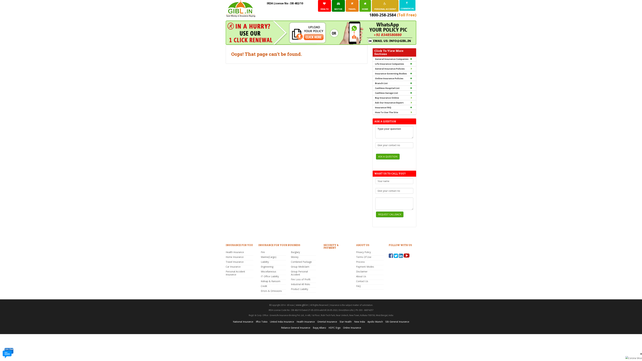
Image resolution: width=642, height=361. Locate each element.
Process (360, 261)
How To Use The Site (386, 112)
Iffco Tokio (262, 321)
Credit (264, 286)
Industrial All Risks (300, 284)
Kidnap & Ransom (270, 281)
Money (294, 257)
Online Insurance (352, 327)
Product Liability (299, 289)
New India (359, 321)
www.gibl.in (302, 305)
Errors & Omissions (271, 290)
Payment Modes (365, 266)
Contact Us (362, 281)
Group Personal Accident (299, 273)
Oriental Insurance (327, 321)
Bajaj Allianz (319, 327)
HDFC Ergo (335, 327)
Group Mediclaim (300, 266)
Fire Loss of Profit (300, 279)
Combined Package (301, 261)
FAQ (358, 286)
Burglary (295, 252)
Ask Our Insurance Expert (389, 102)
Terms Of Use (363, 257)
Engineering (267, 266)
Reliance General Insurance (295, 327)
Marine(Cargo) (268, 257)
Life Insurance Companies (389, 63)
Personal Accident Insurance (235, 273)
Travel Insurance (235, 261)
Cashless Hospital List (387, 88)
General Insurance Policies (390, 68)
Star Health (346, 321)
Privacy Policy (363, 252)
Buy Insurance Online (387, 97)
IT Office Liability (270, 276)
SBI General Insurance (397, 321)
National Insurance (243, 321)
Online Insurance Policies (389, 78)
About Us (361, 276)
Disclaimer (361, 271)
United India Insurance (282, 321)
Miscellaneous (268, 271)
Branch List (381, 83)
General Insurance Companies (391, 59)
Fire (263, 252)
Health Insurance (235, 252)
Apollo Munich (375, 321)
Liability (265, 261)
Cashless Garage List (386, 92)
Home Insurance (235, 257)
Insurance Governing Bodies (391, 73)
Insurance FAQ (383, 107)
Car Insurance (233, 266)
